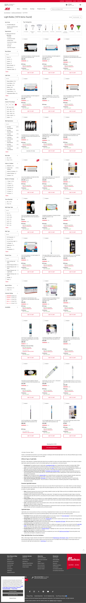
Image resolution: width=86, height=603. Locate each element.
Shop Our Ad (9, 559)
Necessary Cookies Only (13, 594)
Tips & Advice (55, 557)
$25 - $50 (9, 111)
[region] (13, 589)
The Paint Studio (10, 563)
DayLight (9, 85)
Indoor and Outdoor (9, 168)
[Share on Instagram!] (34, 591)
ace (8, 57)
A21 (8, 219)
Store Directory (10, 565)
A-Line (8, 239)
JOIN (25, 579)
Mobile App (9, 570)
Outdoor (9, 175)
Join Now (77, 564)
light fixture (43, 541)
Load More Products (51, 447)
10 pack (9, 185)
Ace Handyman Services (57, 568)
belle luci (9, 67)
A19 (8, 217)
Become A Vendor (41, 568)
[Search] (80, 9)
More (7, 71)
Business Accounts (11, 572)
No (7, 158)
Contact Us (24, 557)
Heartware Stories (41, 566)
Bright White (10, 91)
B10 (8, 223)
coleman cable (10, 69)
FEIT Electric (62, 537)
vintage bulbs (49, 518)
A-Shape (9, 243)
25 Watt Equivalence (10, 148)
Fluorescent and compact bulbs (52, 471)
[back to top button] (83, 550)
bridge (8, 277)
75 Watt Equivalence (10, 134)
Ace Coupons (9, 568)
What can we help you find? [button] (57, 9)
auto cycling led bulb (11, 262)
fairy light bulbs (65, 515)
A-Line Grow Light (11, 241)
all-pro (8, 59)
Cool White (9, 89)
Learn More (71, 564)
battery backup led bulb (11, 274)
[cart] (80, 5)
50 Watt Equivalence (10, 141)
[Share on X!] (38, 591)
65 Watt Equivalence (10, 145)
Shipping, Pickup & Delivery (27, 563)
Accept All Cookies (13, 591)
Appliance (9, 245)
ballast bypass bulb (12, 264)
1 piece (9, 183)
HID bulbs (43, 478)
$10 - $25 (9, 109)
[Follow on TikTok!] (53, 591)
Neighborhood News (57, 565)
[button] (66, 9)
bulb (8, 279)
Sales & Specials (56, 559)
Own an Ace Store (41, 565)
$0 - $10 (9, 107)
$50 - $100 (9, 113)
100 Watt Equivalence (10, 138)
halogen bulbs (42, 475)
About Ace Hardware (42, 557)
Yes (8, 160)
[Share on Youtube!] (48, 591)
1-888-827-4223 (52, 600)
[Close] (23, 578)
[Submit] (16, 104)
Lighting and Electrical (16, 12)
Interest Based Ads (38, 596)
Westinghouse (56, 537)
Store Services (55, 561)
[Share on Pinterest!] (43, 591)
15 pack (9, 191)
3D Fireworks (10, 237)
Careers (39, 561)
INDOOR (9, 165)
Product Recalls (25, 566)
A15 (8, 215)
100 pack (9, 187)
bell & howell (10, 65)
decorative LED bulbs (60, 521)
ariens (8, 61)
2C (7, 213)
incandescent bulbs (50, 465)
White (8, 87)
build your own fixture (64, 531)
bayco (8, 63)
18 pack (9, 193)
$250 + (8, 117)
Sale (8, 289)
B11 (8, 225)
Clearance (9, 287)
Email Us (60, 600)
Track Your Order (25, 559)
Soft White (9, 83)
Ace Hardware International (58, 570)
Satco (67, 537)
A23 (8, 221)
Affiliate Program (41, 563)
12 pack (9, 189)
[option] (26, 29)
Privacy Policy (30, 596)
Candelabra (10, 249)
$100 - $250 (10, 115)
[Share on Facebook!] (29, 591)
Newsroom (55, 563)
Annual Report (55, 566)
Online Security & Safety (27, 565)
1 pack (8, 181)
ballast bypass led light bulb (11, 271)
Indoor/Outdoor (10, 173)
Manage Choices (13, 598)
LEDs (53, 468)
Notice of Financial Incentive (11, 587)
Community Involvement (42, 559)
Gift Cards (9, 566)
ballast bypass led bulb (11, 267)
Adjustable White (11, 93)
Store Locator (10, 557)
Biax (8, 247)
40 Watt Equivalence (10, 131)
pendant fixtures (45, 528)
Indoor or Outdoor (11, 171)
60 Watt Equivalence (10, 127)
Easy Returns (25, 561)
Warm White (10, 81)
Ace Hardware (7, 12)
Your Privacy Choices (60, 596)
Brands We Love (10, 561)
